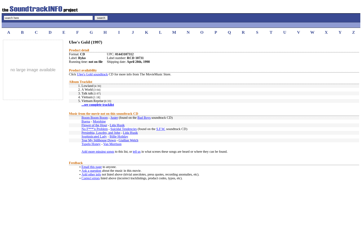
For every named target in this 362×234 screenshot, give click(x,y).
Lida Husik (117, 125)
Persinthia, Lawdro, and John (100, 132)
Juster (114, 117)
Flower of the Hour (94, 125)
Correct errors (90, 178)
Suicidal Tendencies (123, 129)
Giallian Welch (128, 140)
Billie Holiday (119, 136)
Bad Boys (144, 117)
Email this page (91, 167)
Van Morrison (112, 144)
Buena (85, 121)
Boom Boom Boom (94, 117)
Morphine (99, 121)
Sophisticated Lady (94, 136)
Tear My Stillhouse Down (98, 140)
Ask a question (91, 170)
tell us (137, 151)
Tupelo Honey (91, 144)
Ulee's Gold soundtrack (92, 74)
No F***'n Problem (94, 129)
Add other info (91, 174)
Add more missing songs (97, 151)
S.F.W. (160, 129)
